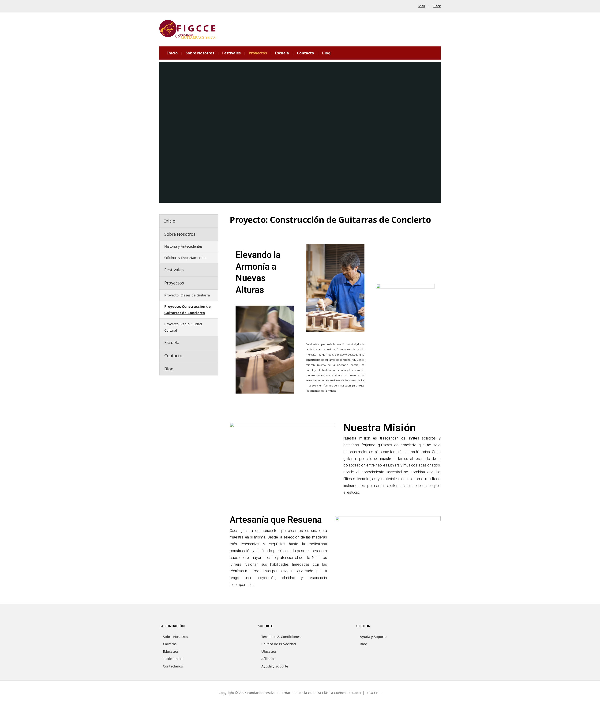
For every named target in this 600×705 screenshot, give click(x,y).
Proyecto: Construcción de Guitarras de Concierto (187, 309)
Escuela (282, 53)
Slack (437, 6)
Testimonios (172, 658)
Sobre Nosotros (200, 53)
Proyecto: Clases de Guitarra (187, 295)
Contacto (305, 53)
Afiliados (268, 658)
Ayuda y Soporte (274, 666)
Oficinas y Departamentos (185, 257)
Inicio (172, 53)
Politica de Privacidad (278, 643)
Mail (421, 6)
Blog (326, 53)
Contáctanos (173, 666)
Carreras (169, 643)
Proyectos (258, 53)
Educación (171, 651)
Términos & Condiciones (280, 636)
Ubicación (269, 651)
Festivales (231, 53)
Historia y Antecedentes (183, 246)
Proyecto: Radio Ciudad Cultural (183, 327)
